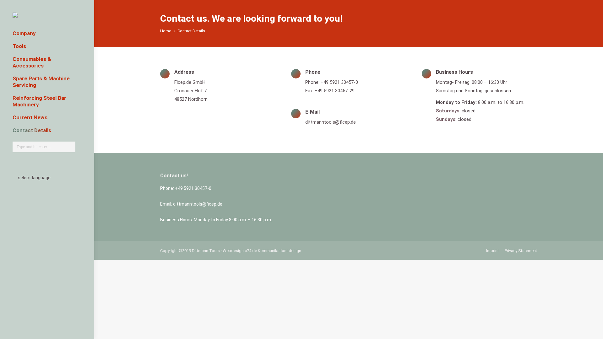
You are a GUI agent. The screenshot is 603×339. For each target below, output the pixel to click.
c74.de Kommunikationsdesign (273, 250)
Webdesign (233, 250)
